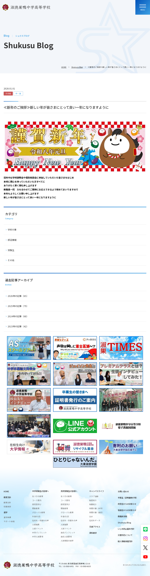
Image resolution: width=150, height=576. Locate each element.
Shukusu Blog (77, 67)
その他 (8, 93)
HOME (63, 67)
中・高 (18, 93)
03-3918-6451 (68, 566)
